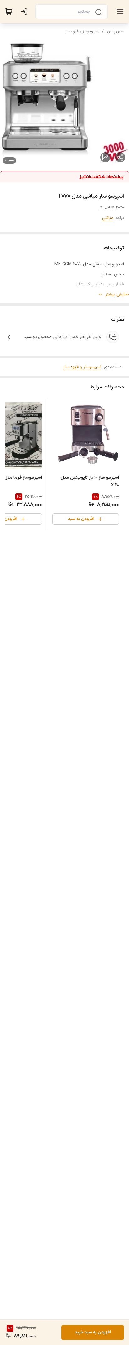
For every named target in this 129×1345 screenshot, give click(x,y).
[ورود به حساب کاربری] (25, 11)
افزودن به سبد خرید (93, 1332)
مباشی (107, 218)
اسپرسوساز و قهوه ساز (81, 31)
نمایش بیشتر (117, 294)
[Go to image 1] (11, 160)
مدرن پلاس (115, 31)
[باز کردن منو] (119, 12)
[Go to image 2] (5, 160)
